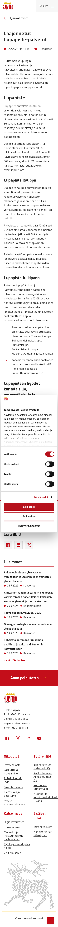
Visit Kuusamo (12, 853)
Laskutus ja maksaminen (11, 771)
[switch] (49, 464)
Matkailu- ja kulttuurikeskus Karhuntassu (13, 835)
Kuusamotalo (12, 827)
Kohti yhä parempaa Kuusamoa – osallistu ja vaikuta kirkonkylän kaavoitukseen (24, 644)
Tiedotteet (45, 49)
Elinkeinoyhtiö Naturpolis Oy (42, 766)
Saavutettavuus (13, 787)
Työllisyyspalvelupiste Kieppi (17, 846)
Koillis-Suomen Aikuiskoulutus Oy (43, 776)
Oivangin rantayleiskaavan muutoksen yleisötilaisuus (28, 626)
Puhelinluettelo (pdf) (13, 780)
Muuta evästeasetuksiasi (14, 802)
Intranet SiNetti (43, 827)
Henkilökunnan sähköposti (43, 833)
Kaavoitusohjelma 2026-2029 (22, 613)
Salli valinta (29, 516)
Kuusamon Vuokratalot (41, 787)
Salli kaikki (29, 506)
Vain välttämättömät (29, 525)
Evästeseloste (12, 765)
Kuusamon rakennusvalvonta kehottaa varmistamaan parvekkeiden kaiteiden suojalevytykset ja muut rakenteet (28, 597)
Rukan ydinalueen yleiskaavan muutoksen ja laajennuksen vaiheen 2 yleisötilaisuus (27, 577)
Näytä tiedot (41, 497)
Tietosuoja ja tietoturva (12, 793)
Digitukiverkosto (14, 822)
